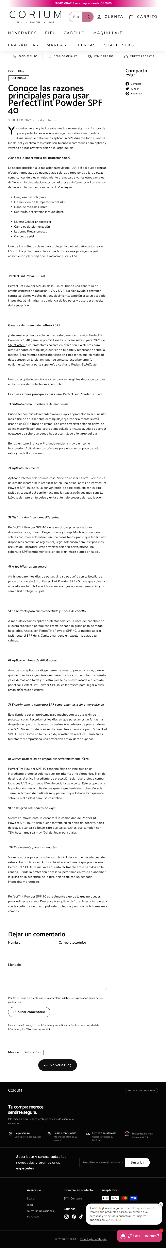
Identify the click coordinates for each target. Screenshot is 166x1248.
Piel (50, 32)
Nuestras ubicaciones (40, 1211)
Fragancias (23, 45)
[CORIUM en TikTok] (81, 1216)
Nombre (14, 942)
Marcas (57, 45)
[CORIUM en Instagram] (66, 1216)
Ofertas (85, 45)
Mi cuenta (33, 1217)
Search (31, 1198)
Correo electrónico (72, 942)
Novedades (22, 32)
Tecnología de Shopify (93, 1239)
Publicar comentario (29, 1012)
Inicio (11, 71)
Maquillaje (108, 32)
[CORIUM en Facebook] (74, 1216)
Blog (21, 71)
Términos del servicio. (39, 1029)
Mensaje (14, 964)
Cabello (74, 32)
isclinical (19, 78)
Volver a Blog (60, 1065)
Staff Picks (119, 45)
